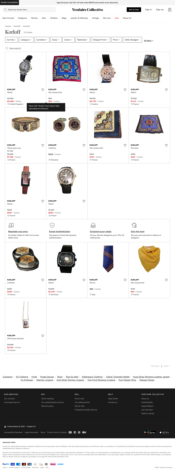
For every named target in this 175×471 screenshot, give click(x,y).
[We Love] (113, 18)
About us (145, 398)
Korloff (17, 26)
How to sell (79, 398)
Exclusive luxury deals (100, 231)
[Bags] (68, 18)
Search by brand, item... (18, 9)
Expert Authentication (59, 231)
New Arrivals (8, 18)
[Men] (48, 18)
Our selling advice (82, 402)
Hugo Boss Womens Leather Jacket (151, 376)
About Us (127, 18)
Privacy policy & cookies (57, 432)
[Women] (40, 18)
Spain (42, 467)
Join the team (147, 409)
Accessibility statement (13, 432)
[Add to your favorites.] (42, 89)
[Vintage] (101, 18)
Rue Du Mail (72, 376)
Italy (47, 467)
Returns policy (47, 406)
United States (26, 467)
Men (44, 18)
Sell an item (134, 9)
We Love (107, 18)
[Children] (60, 18)
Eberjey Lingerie (45, 380)
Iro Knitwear (27, 380)
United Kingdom (14, 467)
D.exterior (8, 376)
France (5, 467)
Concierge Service (12, 402)
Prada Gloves (47, 376)
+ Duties (17, 101)
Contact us (112, 402)
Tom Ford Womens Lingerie (101, 380)
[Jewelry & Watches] (90, 18)
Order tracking (47, 398)
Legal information (31, 432)
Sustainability (147, 402)
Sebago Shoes (146, 380)
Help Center (113, 398)
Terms (42, 432)
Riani (60, 376)
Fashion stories (147, 413)
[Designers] (29, 18)
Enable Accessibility (9, 2)
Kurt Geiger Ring (127, 380)
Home (8, 26)
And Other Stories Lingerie (70, 380)
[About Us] (133, 18)
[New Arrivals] (16, 18)
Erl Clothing (22, 376)
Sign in (148, 9)
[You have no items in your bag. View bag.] (170, 9)
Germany (35, 467)
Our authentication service (52, 402)
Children (54, 18)
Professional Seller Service (86, 409)
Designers (22, 18)
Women (34, 18)
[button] (170, 9)
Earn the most (138, 231)
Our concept (9, 398)
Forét (34, 376)
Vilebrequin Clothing (92, 376)
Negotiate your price (18, 231)
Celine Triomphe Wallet (118, 376)
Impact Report (147, 406)
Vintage (95, 18)
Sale (117, 18)
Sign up (160, 9)
